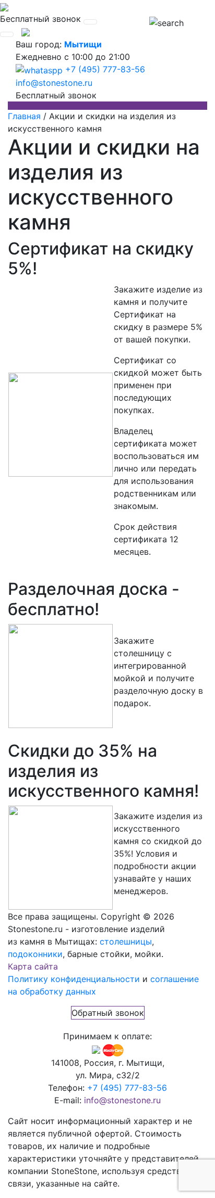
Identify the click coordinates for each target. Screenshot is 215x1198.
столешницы (126, 941)
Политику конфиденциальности (74, 979)
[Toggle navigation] (90, 21)
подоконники (35, 954)
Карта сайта (33, 966)
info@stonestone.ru (54, 83)
